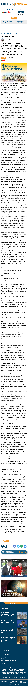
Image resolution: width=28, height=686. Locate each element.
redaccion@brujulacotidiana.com (8, 660)
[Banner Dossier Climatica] (14, 588)
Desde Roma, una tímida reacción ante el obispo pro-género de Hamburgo (8, 639)
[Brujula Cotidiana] (14, 4)
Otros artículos (14, 603)
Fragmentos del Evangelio (7, 22)
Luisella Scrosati (9, 40)
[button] (14, 18)
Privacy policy (4, 677)
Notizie (5, 12)
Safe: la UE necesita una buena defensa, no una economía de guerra (8, 622)
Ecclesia (16, 27)
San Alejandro (20, 21)
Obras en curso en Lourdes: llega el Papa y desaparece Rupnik (8, 614)
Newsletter (20, 14)
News (11, 12)
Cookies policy (11, 677)
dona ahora (21, 12)
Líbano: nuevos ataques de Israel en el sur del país (8, 630)
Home (12, 27)
